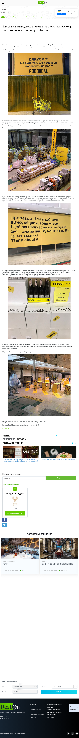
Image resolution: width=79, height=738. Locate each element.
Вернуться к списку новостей (66, 436)
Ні (71, 14)
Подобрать (58, 692)
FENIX (8, 12)
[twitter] (14, 525)
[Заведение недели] (15, 501)
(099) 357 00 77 (4, 718)
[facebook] (14, 520)
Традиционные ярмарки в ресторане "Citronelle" (58, 459)
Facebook (5, 428)
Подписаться (61, 478)
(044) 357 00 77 (4, 716)
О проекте (33, 704)
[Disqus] (39, 603)
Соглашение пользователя (55, 704)
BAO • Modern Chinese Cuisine (57, 564)
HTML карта (33, 717)
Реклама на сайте (35, 709)
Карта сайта (50, 717)
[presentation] (72, 443)
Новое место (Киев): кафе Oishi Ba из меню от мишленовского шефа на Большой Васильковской (21, 460)
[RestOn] (3, 17)
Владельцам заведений (37, 714)
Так (62, 14)
